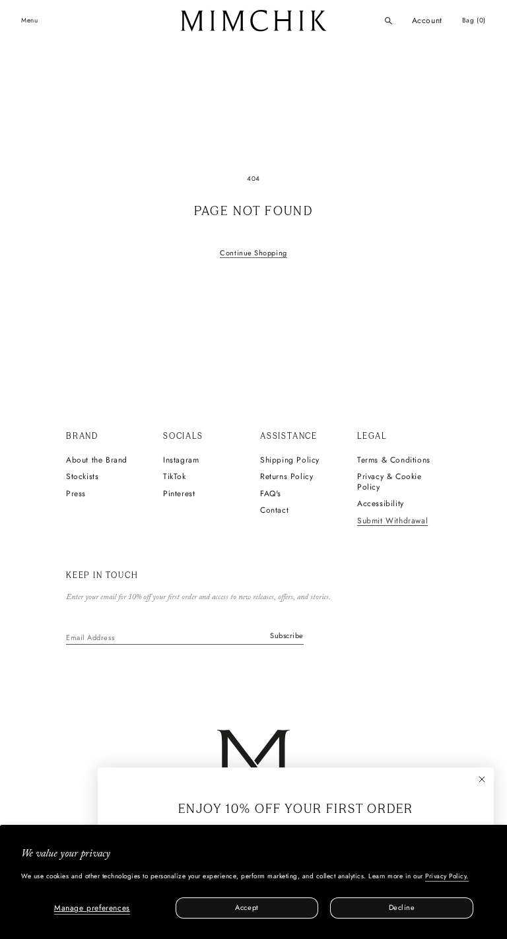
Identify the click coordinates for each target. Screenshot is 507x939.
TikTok (174, 477)
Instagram (181, 460)
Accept (246, 907)
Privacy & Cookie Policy (389, 482)
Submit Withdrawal (392, 521)
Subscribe (287, 635)
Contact (274, 510)
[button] (388, 20)
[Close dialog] (482, 779)
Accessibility (380, 504)
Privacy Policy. (447, 876)
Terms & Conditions (393, 460)
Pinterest (179, 494)
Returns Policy (286, 477)
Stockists (82, 477)
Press (76, 494)
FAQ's (270, 494)
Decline (402, 907)
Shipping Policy (290, 460)
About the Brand (96, 460)
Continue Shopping (253, 252)
